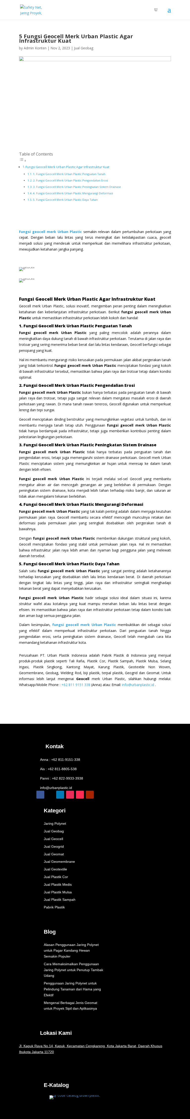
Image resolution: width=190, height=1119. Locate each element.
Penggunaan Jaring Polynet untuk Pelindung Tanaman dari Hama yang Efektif (72, 989)
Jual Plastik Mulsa (58, 892)
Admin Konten (35, 48)
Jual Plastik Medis (58, 884)
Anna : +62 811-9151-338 (60, 760)
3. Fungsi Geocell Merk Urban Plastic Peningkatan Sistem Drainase (77, 187)
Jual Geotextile (55, 869)
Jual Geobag (83, 48)
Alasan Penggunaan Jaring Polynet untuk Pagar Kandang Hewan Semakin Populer (71, 951)
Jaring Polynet (55, 823)
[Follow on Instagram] (70, 795)
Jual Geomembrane (59, 862)
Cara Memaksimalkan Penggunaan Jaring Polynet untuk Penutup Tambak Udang (73, 970)
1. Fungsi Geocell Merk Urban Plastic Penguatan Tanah (69, 174)
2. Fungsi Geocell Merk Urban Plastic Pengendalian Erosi (70, 180)
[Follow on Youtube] (90, 795)
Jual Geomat (54, 854)
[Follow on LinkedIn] (60, 795)
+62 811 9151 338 (75, 684)
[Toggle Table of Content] (22, 160)
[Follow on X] (50, 795)
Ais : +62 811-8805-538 (58, 769)
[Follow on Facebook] (40, 795)
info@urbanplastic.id (138, 684)
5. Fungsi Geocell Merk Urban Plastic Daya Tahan (65, 199)
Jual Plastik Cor (56, 877)
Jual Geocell (53, 839)
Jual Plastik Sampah (59, 900)
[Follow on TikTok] (80, 795)
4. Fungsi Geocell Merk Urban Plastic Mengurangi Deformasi (73, 193)
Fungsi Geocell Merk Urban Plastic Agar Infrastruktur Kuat (67, 167)
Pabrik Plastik (54, 907)
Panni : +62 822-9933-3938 (61, 778)
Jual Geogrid (54, 846)
